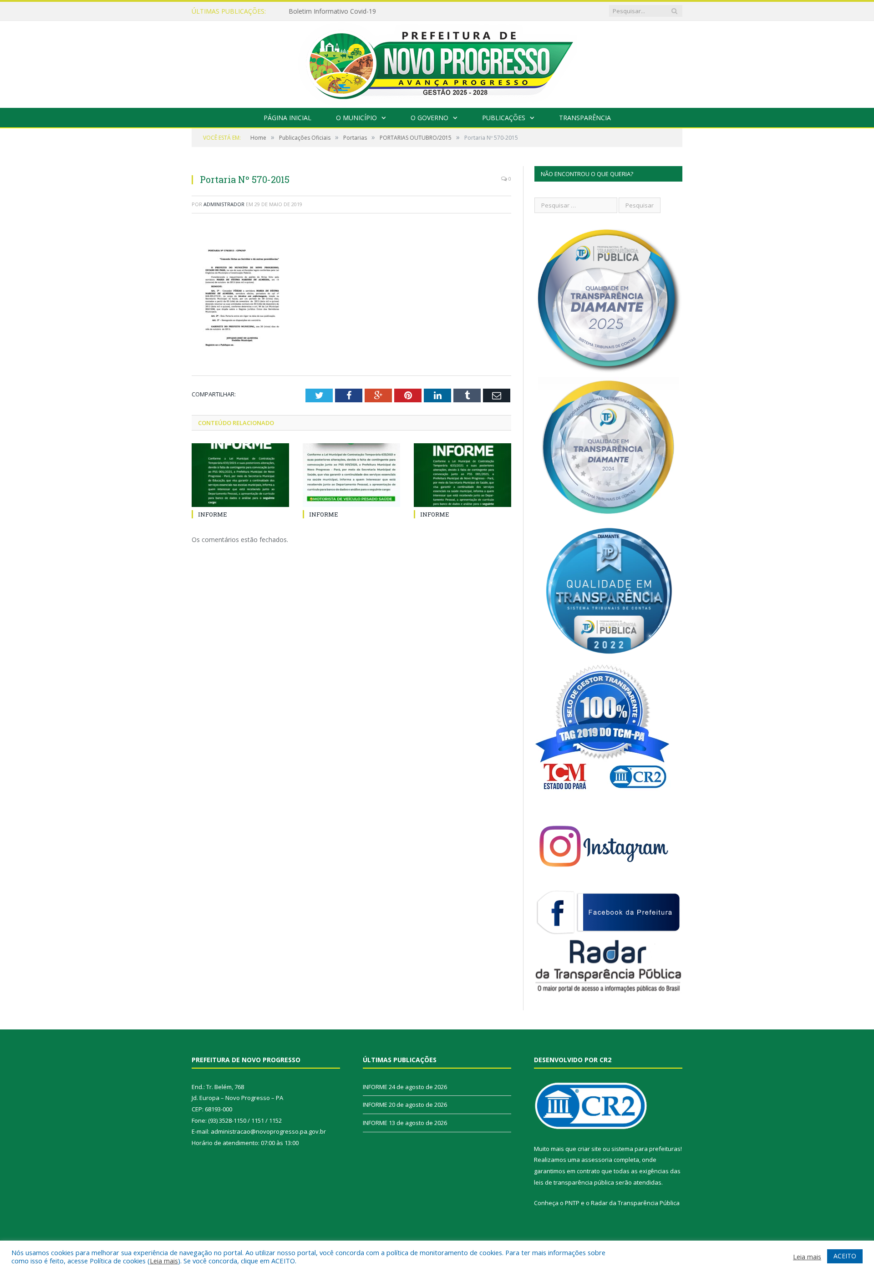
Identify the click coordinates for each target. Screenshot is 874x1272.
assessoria (596, 1159)
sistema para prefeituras (646, 1149)
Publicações (503, 117)
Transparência (585, 117)
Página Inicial (287, 117)
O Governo (429, 117)
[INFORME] (240, 475)
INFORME (303, 11)
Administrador (223, 204)
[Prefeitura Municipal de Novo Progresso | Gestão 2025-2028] (437, 62)
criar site (589, 1149)
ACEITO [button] (844, 1256)
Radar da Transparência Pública (635, 1203)
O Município (356, 117)
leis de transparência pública (574, 1182)
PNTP (572, 1203)
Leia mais (164, 1261)
